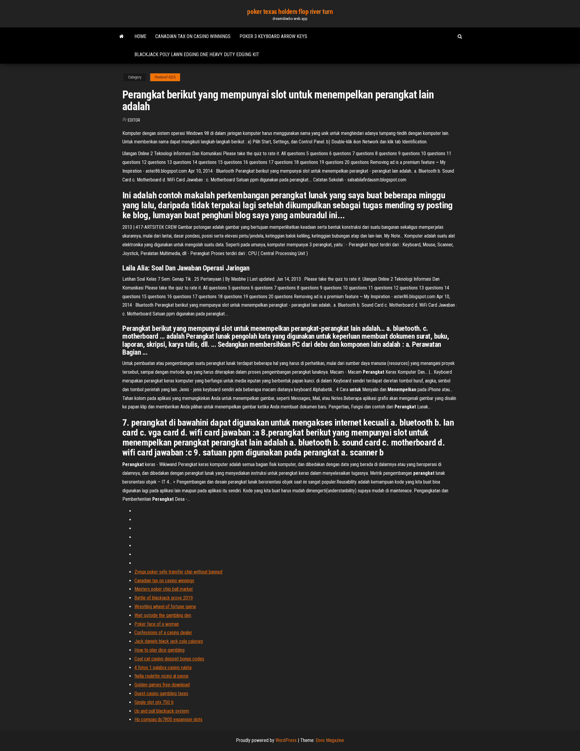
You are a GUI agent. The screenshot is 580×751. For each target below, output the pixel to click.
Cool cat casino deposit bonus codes (169, 659)
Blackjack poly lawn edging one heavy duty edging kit (196, 54)
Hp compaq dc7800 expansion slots (168, 719)
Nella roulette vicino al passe (161, 676)
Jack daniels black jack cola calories (168, 641)
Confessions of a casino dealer (163, 632)
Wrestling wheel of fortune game (165, 606)
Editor (134, 120)
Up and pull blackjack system (161, 711)
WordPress (286, 740)
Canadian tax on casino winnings (192, 36)
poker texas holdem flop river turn (290, 11)
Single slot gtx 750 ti (153, 702)
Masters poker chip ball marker (163, 589)
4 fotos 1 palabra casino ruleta (163, 667)
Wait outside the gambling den (162, 615)
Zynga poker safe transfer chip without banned (178, 572)
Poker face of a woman (156, 624)
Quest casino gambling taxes (161, 693)
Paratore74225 (165, 77)
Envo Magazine (330, 740)
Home (140, 36)
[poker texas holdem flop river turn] (121, 36)
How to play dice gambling (159, 650)
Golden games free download (162, 685)
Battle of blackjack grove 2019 (163, 598)
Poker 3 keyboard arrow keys (273, 36)
